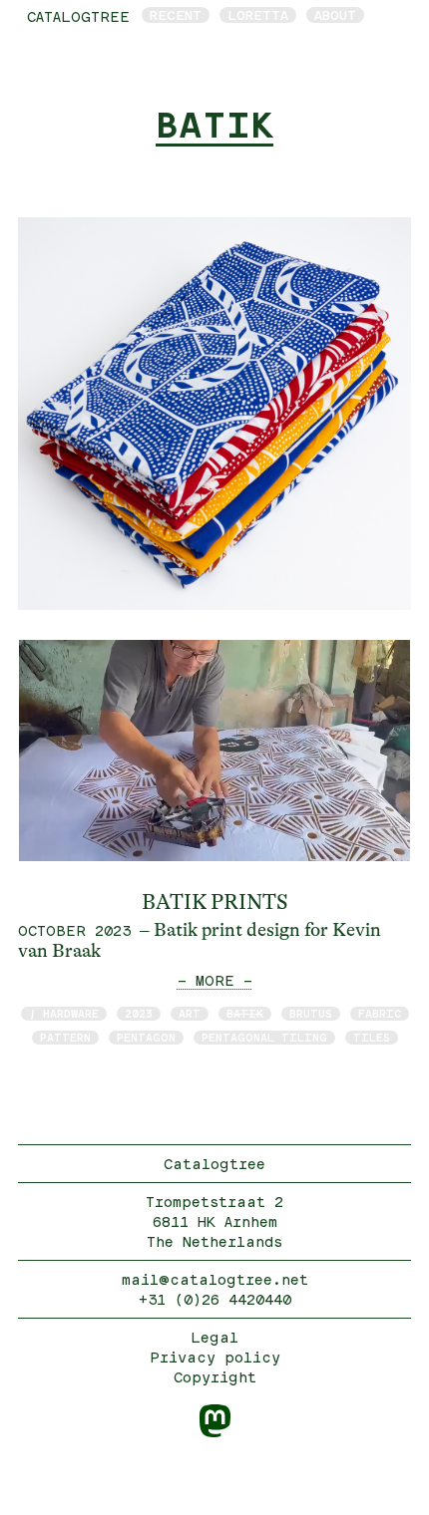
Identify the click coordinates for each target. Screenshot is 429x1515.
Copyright (215, 1376)
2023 (139, 1013)
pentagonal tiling (264, 1037)
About (335, 15)
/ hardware (64, 1013)
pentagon (146, 1037)
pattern (65, 1037)
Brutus (310, 1013)
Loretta (257, 15)
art (190, 1013)
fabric (379, 1013)
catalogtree (78, 16)
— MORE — (215, 980)
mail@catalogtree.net (215, 1279)
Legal (214, 1337)
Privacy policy (215, 1357)
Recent (176, 15)
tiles (371, 1037)
